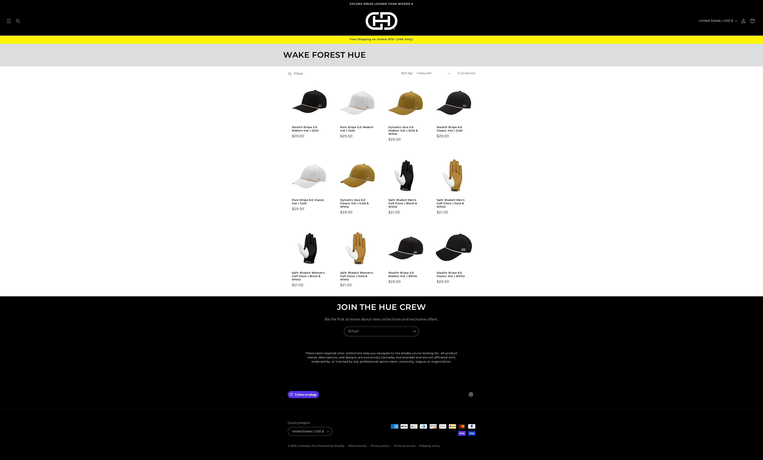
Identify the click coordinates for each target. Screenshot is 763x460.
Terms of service (404, 445)
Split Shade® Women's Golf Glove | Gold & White (356, 276)
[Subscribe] (414, 331)
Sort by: (407, 73)
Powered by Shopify (331, 445)
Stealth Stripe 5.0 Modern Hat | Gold (305, 128)
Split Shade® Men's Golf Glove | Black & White (402, 203)
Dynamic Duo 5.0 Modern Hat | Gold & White (403, 130)
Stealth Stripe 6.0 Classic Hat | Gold (450, 128)
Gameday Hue (307, 445)
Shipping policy (429, 445)
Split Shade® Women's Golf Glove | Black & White (308, 276)
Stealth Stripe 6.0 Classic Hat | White (451, 274)
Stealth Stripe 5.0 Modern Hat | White (402, 274)
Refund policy (358, 445)
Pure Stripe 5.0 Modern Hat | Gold (356, 128)
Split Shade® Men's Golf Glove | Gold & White (451, 203)
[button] (8, 20)
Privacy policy (380, 445)
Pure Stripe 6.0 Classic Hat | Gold (308, 201)
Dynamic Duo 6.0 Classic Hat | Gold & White (354, 203)
